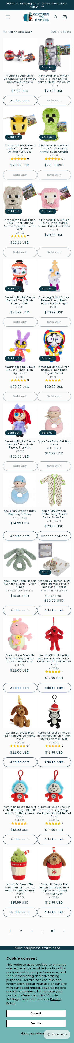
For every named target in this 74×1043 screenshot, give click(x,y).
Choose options (54, 536)
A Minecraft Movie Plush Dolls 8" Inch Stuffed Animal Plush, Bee (20, 148)
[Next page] (63, 931)
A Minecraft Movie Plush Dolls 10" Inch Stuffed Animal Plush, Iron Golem (54, 79)
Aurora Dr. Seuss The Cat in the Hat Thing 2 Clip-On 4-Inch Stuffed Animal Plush (54, 811)
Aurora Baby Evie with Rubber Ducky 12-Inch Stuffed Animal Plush (20, 658)
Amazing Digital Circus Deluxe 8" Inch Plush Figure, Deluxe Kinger (54, 300)
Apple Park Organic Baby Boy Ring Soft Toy (20, 512)
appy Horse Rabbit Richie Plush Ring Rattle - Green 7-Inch (20, 584)
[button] (8, 17)
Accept (36, 1013)
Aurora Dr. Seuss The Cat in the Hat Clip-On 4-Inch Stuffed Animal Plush (54, 735)
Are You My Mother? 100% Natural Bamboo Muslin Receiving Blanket (54, 584)
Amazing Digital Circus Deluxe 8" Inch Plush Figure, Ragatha (20, 444)
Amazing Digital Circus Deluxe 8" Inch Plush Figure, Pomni (54, 370)
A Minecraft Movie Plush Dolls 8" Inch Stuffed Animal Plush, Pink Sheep (54, 223)
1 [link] (10, 931)
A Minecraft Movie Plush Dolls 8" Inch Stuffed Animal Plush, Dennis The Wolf (20, 224)
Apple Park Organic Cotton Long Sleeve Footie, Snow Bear (54, 514)
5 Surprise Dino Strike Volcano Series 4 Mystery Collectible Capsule (20, 79)
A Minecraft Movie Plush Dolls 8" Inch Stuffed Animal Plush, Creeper (54, 148)
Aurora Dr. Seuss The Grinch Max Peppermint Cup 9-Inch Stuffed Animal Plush (54, 889)
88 (53, 931)
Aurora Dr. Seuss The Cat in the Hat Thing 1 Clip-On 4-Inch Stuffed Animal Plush (20, 811)
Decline (36, 1023)
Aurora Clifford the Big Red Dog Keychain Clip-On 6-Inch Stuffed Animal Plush (54, 660)
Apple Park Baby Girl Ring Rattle (54, 443)
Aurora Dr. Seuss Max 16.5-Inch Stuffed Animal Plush (20, 735)
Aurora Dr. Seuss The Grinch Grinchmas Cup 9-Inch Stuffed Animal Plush (20, 889)
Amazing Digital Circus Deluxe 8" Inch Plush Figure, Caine (20, 300)
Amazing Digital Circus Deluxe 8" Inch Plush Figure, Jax (20, 370)
